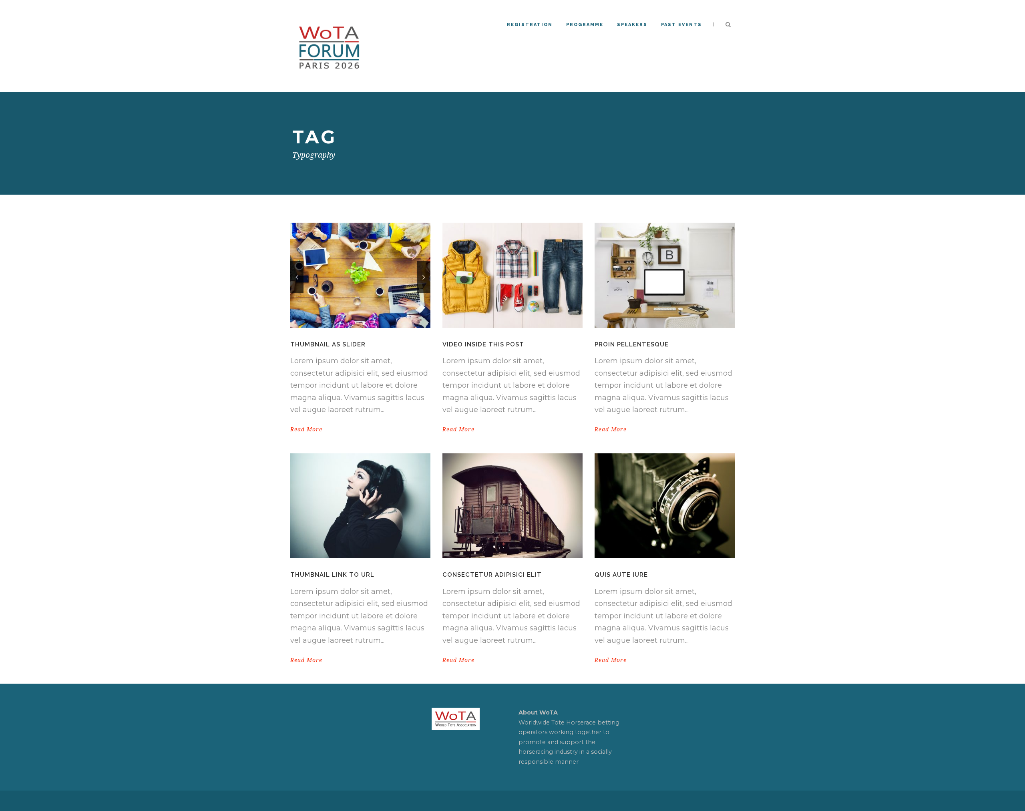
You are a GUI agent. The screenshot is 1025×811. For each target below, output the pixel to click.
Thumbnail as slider (328, 344)
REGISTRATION (530, 24)
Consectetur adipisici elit (492, 574)
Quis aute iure (621, 574)
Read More (306, 429)
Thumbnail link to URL (332, 574)
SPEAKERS (632, 24)
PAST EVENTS (681, 24)
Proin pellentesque (632, 344)
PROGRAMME (584, 24)
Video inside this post (483, 344)
